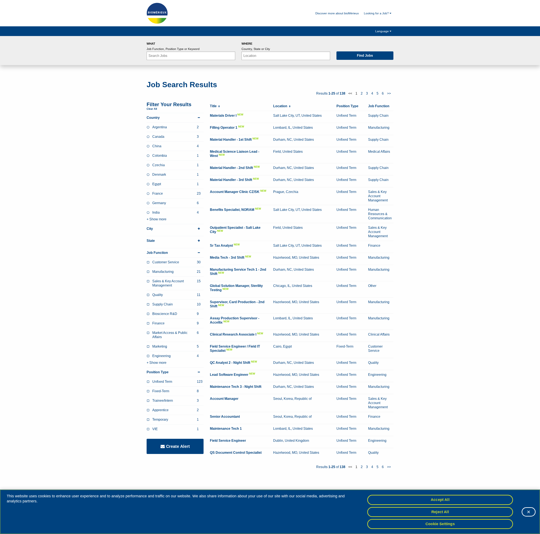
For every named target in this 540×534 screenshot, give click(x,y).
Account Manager (224, 398)
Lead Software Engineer (229, 374)
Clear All (152, 108)
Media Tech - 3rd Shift (227, 257)
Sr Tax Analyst (221, 245)
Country (153, 117)
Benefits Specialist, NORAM (232, 209)
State (151, 240)
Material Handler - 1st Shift (231, 139)
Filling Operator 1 (223, 127)
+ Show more (156, 219)
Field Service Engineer (228, 440)
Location (281, 106)
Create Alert (177, 446)
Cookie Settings (440, 524)
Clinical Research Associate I (233, 334)
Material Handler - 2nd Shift (231, 168)
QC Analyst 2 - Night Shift (230, 362)
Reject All (440, 512)
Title (214, 106)
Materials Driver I (223, 115)
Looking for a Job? (377, 13)
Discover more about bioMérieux (337, 13)
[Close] (529, 512)
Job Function (157, 252)
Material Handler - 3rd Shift (231, 180)
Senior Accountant (225, 416)
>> (389, 93)
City (150, 228)
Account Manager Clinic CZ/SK (234, 192)
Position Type (158, 372)
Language (382, 31)
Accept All (440, 500)
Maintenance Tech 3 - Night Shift (235, 386)
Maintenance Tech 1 (226, 428)
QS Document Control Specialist (236, 452)
